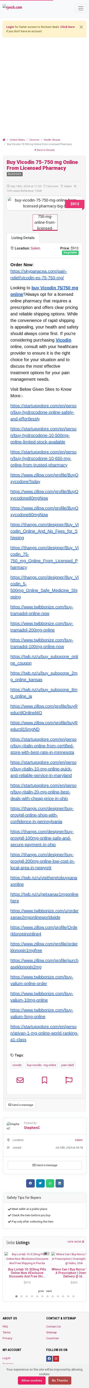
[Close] (81, 27)
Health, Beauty (52, 139)
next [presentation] (49, 1291)
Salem (35, 248)
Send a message (22, 1105)
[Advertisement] (44, 85)
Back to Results (46, 150)
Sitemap (51, 1332)
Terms (7, 1332)
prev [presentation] (41, 1291)
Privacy (7, 1338)
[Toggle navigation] (80, 8)
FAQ (5, 1326)
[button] (13, 203)
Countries (52, 1338)
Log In (6, 1358)
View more (74, 1241)
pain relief (67, 1065)
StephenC (32, 1128)
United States (17, 139)
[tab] (23, 238)
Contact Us (53, 1326)
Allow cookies (31, 1380)
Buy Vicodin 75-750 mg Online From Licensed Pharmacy (42, 165)
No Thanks (60, 1380)
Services (34, 139)
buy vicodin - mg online (41, 1065)
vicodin (17, 1065)
